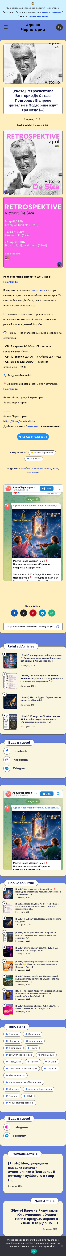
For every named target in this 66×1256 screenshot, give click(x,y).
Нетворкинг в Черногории (23, 1068)
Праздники (15, 1061)
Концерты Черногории (21, 1102)
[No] (62, 1246)
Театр (34, 1047)
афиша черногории (41, 468)
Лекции (13, 1096)
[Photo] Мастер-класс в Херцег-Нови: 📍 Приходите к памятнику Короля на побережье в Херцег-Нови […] (41, 658)
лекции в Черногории (40, 1089)
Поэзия (34, 1061)
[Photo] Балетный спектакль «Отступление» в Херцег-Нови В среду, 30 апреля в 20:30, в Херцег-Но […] (34, 1216)
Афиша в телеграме (34, 436)
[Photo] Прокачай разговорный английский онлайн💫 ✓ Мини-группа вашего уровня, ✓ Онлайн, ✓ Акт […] (36, 964)
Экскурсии (34, 1034)
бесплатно (32, 426)
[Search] (59, 27)
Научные (52, 1068)
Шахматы (14, 1041)
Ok (33, 1251)
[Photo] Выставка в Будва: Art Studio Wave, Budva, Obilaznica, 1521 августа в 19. (37, 1007)
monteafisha (24, 468)
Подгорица (10, 389)
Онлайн (52, 1061)
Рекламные (47, 1054)
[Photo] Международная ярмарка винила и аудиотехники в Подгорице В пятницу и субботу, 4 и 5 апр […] (31, 1171)
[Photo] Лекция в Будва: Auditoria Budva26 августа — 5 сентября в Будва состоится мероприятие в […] (42, 678)
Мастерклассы (17, 1075)
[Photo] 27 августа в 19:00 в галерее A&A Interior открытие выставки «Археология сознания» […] (40, 719)
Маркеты (14, 1089)
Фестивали (15, 1047)
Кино (55, 468)
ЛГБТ (29, 1096)
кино (8, 397)
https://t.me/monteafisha (19, 421)
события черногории (20, 1054)
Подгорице (10, 282)
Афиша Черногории (43, 452)
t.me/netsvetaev (38, 16)
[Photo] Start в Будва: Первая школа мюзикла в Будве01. (41, 699)
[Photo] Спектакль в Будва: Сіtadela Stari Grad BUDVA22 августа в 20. (36, 949)
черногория (33, 472)
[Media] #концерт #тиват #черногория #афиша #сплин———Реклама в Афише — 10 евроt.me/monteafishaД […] (38, 993)
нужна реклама (52, 12)
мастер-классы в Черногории (25, 1082)
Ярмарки (14, 1034)
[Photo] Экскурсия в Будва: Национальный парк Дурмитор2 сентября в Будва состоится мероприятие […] (37, 979)
